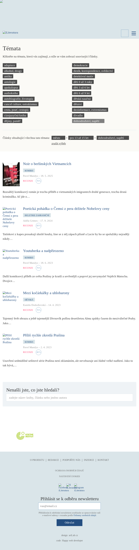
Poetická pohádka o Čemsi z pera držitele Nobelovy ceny (66, 208)
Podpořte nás (71, 460)
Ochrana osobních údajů (69, 470)
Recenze (28, 181)
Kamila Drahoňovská (34, 305)
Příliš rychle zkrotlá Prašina (44, 335)
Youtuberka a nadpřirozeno (43, 251)
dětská (29, 300)
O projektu (37, 460)
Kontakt (103, 460)
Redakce (53, 460)
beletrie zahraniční (37, 215)
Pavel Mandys (30, 175)
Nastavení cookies (69, 476)
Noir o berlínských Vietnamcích (47, 164)
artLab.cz (73, 535)
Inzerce (89, 460)
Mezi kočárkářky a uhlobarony (46, 293)
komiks (29, 170)
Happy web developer (72, 540)
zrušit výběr (59, 143)
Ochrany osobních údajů (85, 515)
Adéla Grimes (30, 220)
